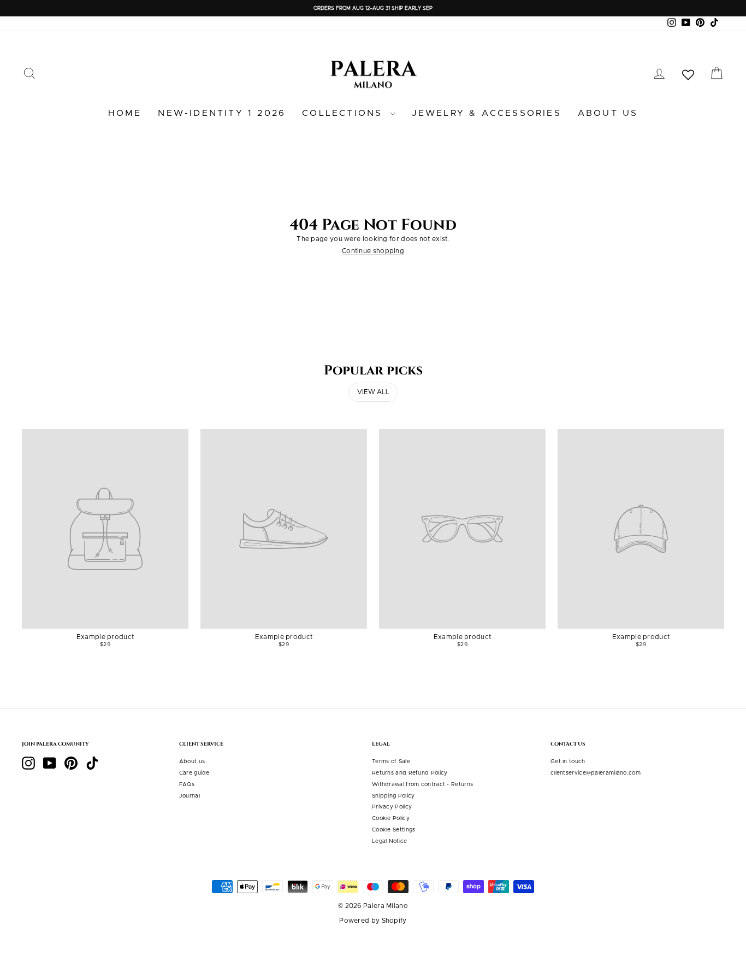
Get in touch (567, 761)
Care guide (194, 773)
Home (125, 113)
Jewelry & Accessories (486, 113)
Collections (344, 113)
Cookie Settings (394, 830)
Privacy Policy (392, 807)
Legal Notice (389, 841)
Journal (189, 796)
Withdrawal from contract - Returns (422, 784)
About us (608, 113)
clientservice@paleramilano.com (595, 773)
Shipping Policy (393, 796)
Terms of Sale (391, 761)
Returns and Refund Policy (410, 773)
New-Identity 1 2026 (222, 113)
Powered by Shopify (372, 920)
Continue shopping (373, 251)
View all (373, 392)
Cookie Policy (391, 818)
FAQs (186, 784)
